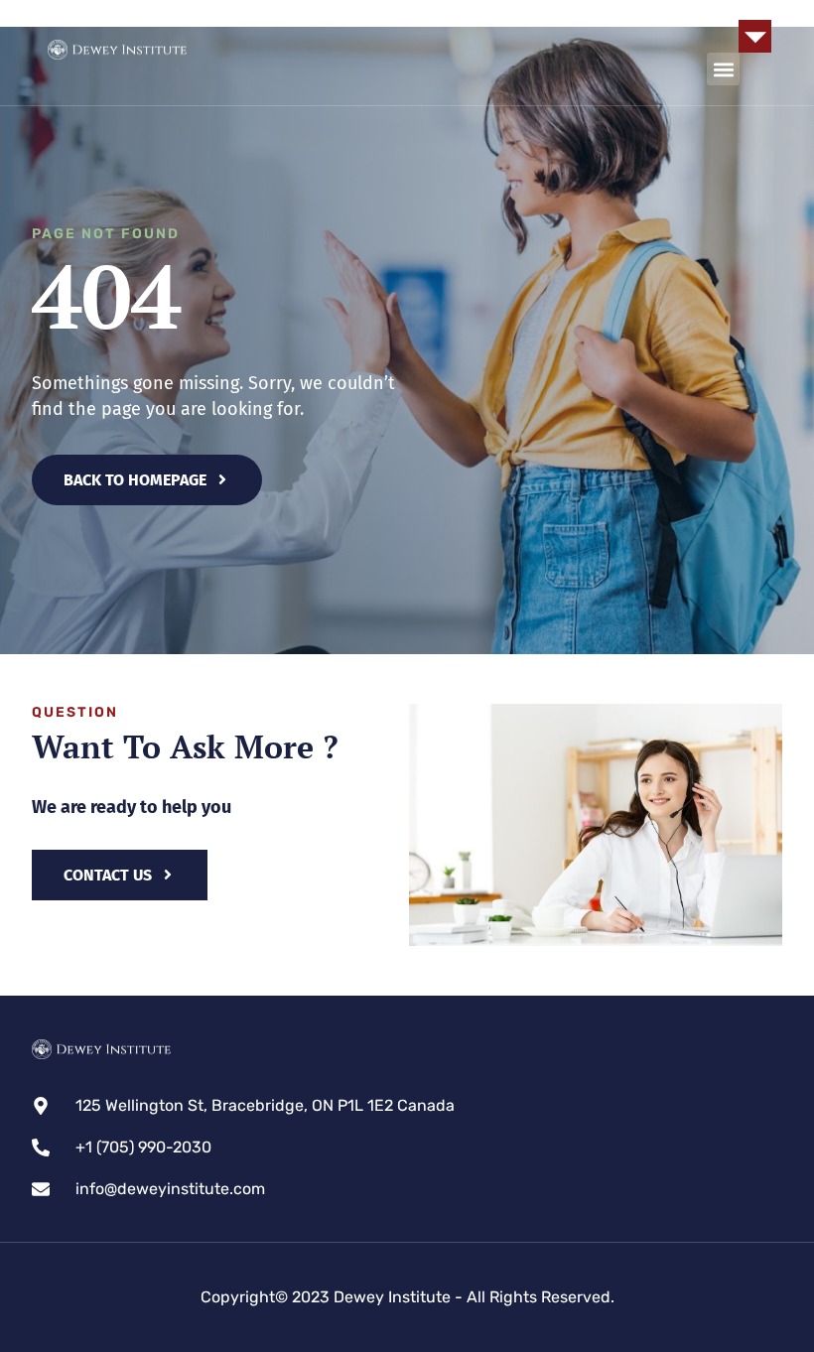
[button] (755, 36)
